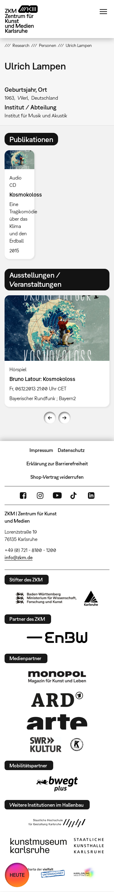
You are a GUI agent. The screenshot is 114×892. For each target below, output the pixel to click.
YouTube (57, 495)
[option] (22, 204)
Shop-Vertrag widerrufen (57, 477)
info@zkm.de (19, 557)
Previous (50, 418)
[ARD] (57, 699)
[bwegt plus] (57, 783)
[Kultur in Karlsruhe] (76, 744)
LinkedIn (91, 495)
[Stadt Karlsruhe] (91, 598)
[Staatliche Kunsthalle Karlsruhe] (89, 845)
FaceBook (23, 495)
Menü (103, 11)
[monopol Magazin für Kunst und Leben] (57, 677)
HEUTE (17, 875)
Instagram (40, 495)
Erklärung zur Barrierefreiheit (57, 463)
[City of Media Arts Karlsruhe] (84, 873)
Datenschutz (71, 450)
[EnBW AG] (57, 637)
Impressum (41, 450)
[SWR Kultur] (46, 744)
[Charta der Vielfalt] (41, 873)
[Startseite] (26, 19)
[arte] (57, 721)
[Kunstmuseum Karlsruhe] (38, 845)
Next (64, 418)
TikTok (74, 495)
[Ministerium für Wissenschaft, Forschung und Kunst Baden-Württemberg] (46, 598)
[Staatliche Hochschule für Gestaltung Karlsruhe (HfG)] (57, 823)
